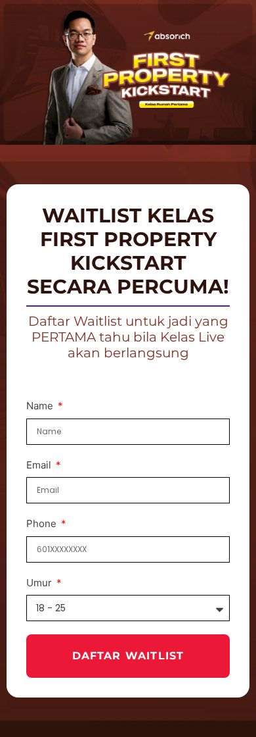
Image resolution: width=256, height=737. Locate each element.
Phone (42, 523)
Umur (40, 582)
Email (40, 465)
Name (41, 405)
